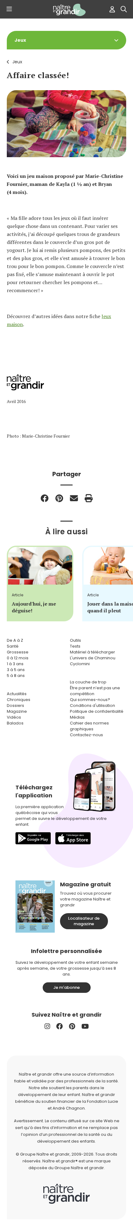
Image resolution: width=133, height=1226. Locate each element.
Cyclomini (80, 664)
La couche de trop (88, 682)
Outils (75, 640)
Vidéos (14, 717)
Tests (75, 646)
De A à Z (15, 640)
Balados (15, 723)
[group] (40, 583)
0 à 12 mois (17, 658)
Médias (77, 717)
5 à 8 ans (16, 675)
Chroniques (18, 700)
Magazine (17, 711)
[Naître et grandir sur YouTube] (85, 1026)
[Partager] (45, 498)
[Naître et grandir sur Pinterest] (72, 1026)
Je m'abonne (66, 987)
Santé (13, 646)
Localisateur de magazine (84, 921)
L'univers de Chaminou (92, 658)
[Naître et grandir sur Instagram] (47, 1026)
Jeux (17, 62)
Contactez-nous (86, 735)
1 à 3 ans (15, 664)
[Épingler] (59, 498)
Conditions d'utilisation (92, 705)
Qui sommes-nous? (90, 700)
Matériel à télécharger (92, 652)
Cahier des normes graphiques (89, 726)
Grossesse (17, 652)
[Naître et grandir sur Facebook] (59, 1026)
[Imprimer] (89, 498)
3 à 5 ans (16, 670)
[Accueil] (66, 10)
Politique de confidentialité (96, 711)
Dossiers (15, 705)
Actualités (17, 694)
